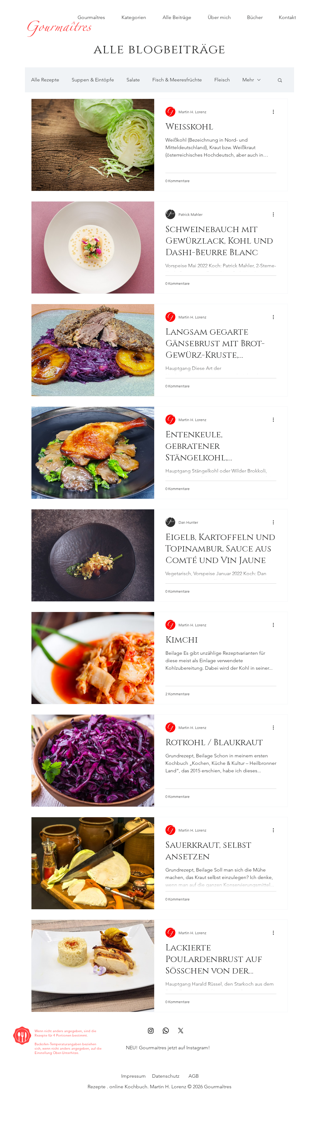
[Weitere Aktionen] (275, 111)
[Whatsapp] (165, 1030)
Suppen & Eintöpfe (93, 80)
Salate (133, 80)
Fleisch (222, 80)
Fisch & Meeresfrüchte (177, 80)
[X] (180, 1030)
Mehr (248, 80)
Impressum (133, 1076)
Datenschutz (165, 1076)
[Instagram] (151, 1030)
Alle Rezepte (45, 80)
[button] (280, 80)
